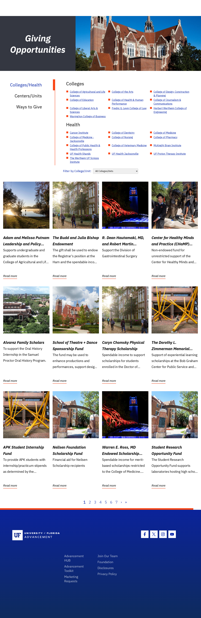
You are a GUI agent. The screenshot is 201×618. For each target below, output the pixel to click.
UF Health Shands (80, 153)
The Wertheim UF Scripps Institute (84, 160)
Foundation (105, 562)
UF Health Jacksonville (125, 153)
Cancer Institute (79, 132)
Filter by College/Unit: (77, 171)
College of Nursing (122, 137)
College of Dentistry (123, 132)
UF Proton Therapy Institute (170, 153)
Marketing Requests (71, 579)
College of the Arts (122, 91)
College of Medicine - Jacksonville (82, 139)
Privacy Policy (107, 574)
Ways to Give (29, 107)
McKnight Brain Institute (167, 145)
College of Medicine (165, 132)
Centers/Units (28, 96)
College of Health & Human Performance (127, 101)
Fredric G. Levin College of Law (129, 108)
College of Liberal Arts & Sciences (84, 110)
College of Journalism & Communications (167, 101)
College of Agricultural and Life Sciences (87, 93)
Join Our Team (108, 556)
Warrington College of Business (88, 116)
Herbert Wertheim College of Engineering (170, 110)
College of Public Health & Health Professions (85, 147)
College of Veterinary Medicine (129, 145)
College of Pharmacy (165, 137)
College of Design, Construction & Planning (171, 93)
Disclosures (106, 568)
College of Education (82, 99)
